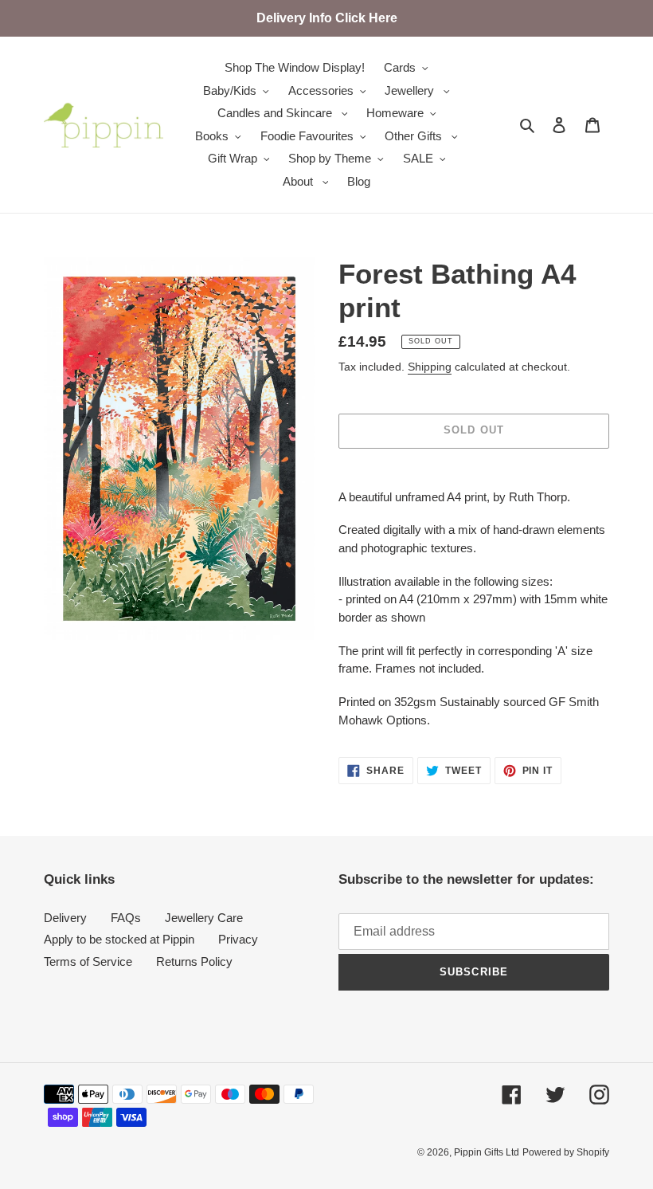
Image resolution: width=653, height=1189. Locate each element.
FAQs (126, 917)
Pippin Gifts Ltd (486, 1152)
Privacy (238, 939)
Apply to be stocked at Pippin (119, 939)
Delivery (65, 917)
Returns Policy (194, 961)
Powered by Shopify (565, 1152)
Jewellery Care (204, 917)
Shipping (430, 366)
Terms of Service (88, 961)
